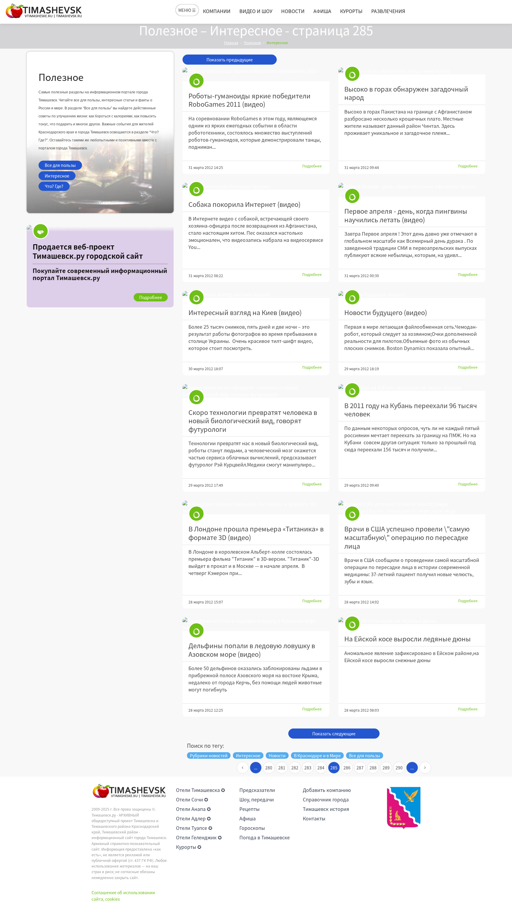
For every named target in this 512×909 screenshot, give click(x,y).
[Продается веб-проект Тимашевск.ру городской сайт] (100, 266)
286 (347, 768)
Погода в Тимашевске (264, 837)
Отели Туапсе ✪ (194, 828)
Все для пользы (60, 165)
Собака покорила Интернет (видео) (244, 204)
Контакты (314, 818)
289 (386, 768)
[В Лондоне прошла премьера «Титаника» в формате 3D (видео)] (256, 507)
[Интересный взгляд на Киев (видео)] (256, 294)
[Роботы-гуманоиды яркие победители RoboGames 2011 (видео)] (256, 74)
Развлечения (388, 11)
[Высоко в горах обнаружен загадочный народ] (411, 71)
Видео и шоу (255, 11)
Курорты (351, 11)
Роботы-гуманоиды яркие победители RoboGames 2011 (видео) (249, 100)
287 (360, 768)
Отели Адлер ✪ (193, 818)
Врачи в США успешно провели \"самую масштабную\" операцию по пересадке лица (407, 537)
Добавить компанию (327, 790)
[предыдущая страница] (243, 768)
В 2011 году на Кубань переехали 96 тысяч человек (410, 409)
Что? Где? (54, 186)
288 (373, 768)
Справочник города (326, 799)
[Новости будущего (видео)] (411, 294)
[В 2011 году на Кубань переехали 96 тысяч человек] (411, 387)
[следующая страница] (425, 768)
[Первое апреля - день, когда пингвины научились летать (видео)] (411, 190)
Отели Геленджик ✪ (199, 837)
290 (399, 768)
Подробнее (312, 166)
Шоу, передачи (256, 799)
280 (268, 768)
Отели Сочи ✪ (192, 799)
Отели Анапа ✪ (193, 809)
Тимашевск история (326, 809)
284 (320, 768)
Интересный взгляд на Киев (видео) (245, 312)
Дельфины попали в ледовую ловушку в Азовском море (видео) (251, 649)
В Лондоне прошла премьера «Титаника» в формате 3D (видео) (256, 533)
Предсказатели (257, 790)
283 (307, 768)
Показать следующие (334, 734)
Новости (293, 11)
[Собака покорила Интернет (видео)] (256, 186)
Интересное (57, 176)
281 (281, 768)
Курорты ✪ (188, 847)
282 (294, 768)
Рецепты (249, 809)
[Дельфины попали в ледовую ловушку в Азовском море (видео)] (256, 624)
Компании (217, 11)
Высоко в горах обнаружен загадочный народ (406, 93)
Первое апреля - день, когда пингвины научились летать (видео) (405, 215)
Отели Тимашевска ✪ (200, 790)
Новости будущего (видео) (385, 312)
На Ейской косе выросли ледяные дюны (407, 638)
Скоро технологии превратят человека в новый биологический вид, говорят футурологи (252, 420)
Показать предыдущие (230, 60)
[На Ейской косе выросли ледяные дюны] (411, 620)
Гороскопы (252, 828)
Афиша (322, 11)
